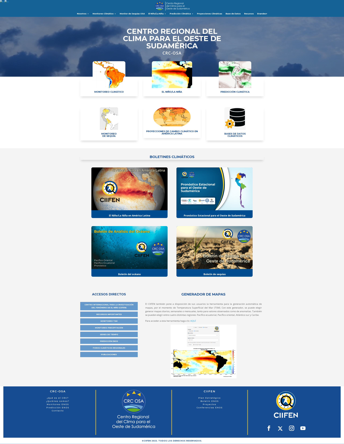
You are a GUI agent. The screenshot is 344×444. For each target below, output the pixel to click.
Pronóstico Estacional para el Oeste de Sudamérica (214, 215)
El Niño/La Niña (156, 14)
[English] (2, 1)
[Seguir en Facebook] (269, 428)
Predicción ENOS (109, 341)
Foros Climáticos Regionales (109, 348)
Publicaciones (109, 354)
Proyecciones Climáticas (209, 14)
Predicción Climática (180, 14)
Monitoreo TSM (109, 321)
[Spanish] (7, 1)
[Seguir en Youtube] (303, 428)
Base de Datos (233, 14)
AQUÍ (193, 320)
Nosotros (81, 14)
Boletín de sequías (214, 274)
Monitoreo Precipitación (109, 328)
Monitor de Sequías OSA (132, 14)
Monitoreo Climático (103, 14)
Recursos (249, 14)
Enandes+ (262, 14)
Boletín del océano (129, 274)
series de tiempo (109, 334)
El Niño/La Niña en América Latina (129, 215)
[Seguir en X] (280, 428)
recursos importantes (109, 314)
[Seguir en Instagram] (291, 428)
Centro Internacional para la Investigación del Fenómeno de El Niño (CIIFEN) (109, 306)
